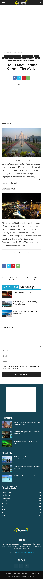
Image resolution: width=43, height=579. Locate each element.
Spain (32, 58)
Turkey (24, 60)
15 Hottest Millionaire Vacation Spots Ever (34, 279)
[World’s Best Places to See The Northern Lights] (7, 443)
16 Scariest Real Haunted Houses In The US (10, 279)
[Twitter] (19, 78)
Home (4, 52)
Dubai (31, 56)
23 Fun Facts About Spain (22, 292)
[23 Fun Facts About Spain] (7, 294)
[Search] (40, 2)
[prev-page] (3, 321)
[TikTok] (27, 566)
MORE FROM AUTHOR (27, 287)
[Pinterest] (24, 78)
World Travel (31, 60)
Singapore (27, 58)
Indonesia (14, 58)
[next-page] (6, 321)
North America (11, 52)
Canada (20, 52)
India (9, 58)
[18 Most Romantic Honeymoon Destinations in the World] (7, 459)
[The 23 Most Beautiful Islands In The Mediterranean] (7, 313)
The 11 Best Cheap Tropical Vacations (26, 476)
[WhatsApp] (28, 78)
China (19, 56)
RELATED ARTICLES (10, 287)
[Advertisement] (21, 27)
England (36, 56)
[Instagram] (22, 566)
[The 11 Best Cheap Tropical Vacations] (7, 478)
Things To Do (7, 573)
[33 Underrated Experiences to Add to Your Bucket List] (7, 434)
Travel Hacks (19, 60)
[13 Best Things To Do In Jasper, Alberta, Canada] (7, 304)
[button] (3, 2)
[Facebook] (15, 78)
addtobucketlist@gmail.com (25, 552)
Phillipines (20, 58)
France (4, 58)
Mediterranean (6, 297)
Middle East (25, 56)
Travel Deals (11, 60)
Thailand (37, 58)
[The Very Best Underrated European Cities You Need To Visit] (7, 424)
